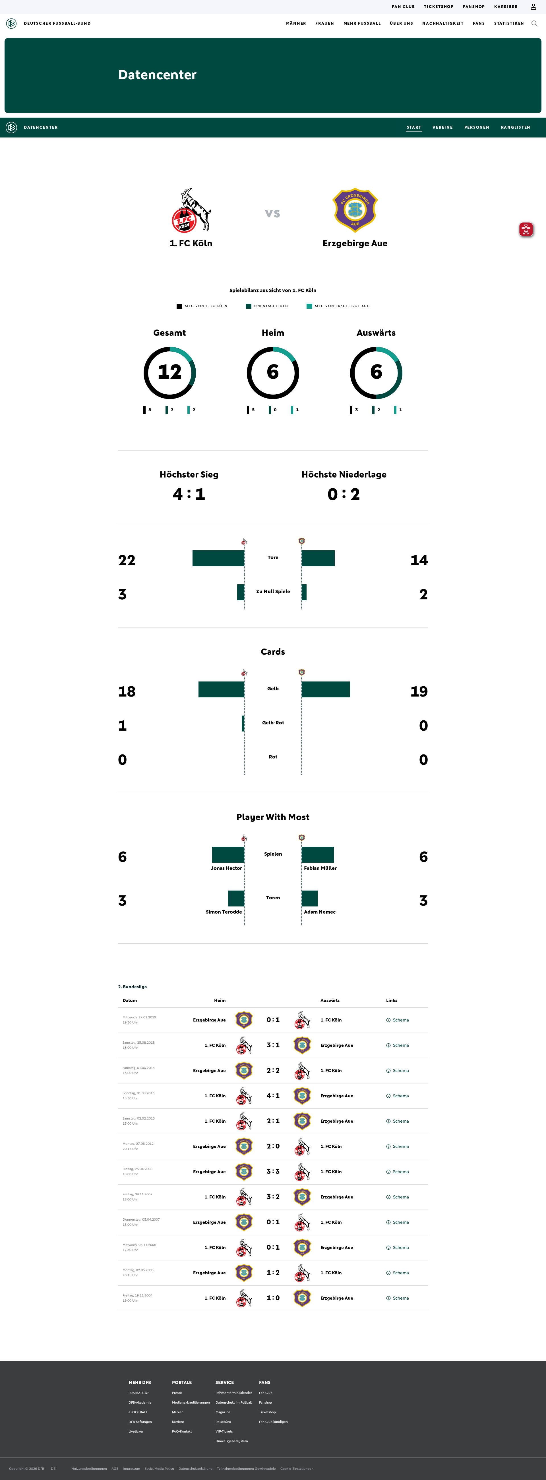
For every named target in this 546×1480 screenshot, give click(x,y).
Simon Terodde (224, 912)
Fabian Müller (320, 868)
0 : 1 (273, 1020)
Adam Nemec (320, 912)
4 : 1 (273, 1096)
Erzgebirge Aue (209, 1020)
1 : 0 (273, 1298)
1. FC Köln (331, 1020)
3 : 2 (273, 1197)
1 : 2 (273, 1273)
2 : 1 (273, 1121)
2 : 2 (273, 1070)
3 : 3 (273, 1171)
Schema (401, 1020)
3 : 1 (273, 1045)
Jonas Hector (226, 868)
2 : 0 (273, 1146)
